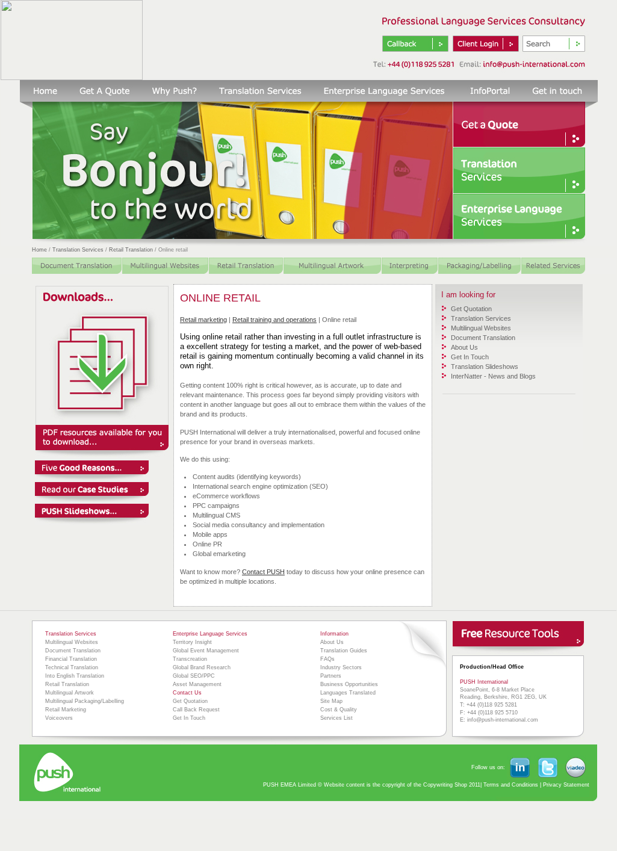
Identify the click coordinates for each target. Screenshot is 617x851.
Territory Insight (192, 642)
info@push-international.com (502, 720)
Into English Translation (74, 676)
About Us (464, 347)
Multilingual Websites (481, 328)
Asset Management (197, 684)
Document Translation (483, 337)
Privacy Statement (566, 785)
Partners (330, 676)
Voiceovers (59, 718)
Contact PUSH (263, 571)
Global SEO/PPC (194, 676)
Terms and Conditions (510, 785)
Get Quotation (471, 308)
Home (39, 250)
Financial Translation (71, 659)
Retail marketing (203, 319)
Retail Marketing (65, 710)
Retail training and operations (274, 319)
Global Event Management (206, 651)
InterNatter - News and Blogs (493, 376)
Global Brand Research (202, 667)
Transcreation (190, 659)
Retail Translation (131, 250)
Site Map (331, 701)
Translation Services (78, 250)
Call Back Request (196, 710)
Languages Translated (348, 693)
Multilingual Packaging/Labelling (84, 701)
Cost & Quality (338, 710)
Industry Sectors (341, 667)
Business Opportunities (349, 684)
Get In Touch (470, 357)
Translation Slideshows (484, 366)
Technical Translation (71, 667)
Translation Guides (343, 651)
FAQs (327, 659)
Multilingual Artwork (69, 693)
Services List (336, 718)
